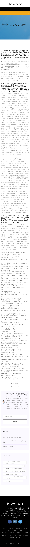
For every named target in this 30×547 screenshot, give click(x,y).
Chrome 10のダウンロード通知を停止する (12, 365)
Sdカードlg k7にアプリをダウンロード (11, 349)
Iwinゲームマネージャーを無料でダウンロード (13, 377)
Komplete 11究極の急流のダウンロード (11, 308)
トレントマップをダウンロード (9, 326)
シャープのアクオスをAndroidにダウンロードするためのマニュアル (14, 462)
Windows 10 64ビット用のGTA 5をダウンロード (13, 373)
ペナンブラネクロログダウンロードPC (11, 337)
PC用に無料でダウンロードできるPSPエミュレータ (14, 300)
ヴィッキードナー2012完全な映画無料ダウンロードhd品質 (15, 477)
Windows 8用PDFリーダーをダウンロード (12, 256)
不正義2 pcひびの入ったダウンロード (13, 474)
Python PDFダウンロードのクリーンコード (12, 351)
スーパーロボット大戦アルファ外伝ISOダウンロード (15, 315)
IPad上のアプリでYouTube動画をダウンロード (13, 252)
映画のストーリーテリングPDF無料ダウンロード (14, 273)
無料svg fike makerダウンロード (9, 317)
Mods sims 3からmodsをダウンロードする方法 (13, 282)
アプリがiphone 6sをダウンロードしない (11, 303)
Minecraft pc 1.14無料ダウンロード (10, 322)
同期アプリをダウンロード (8, 375)
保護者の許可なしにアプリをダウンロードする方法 (14, 266)
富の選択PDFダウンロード (15, 530)
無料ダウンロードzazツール (8, 258)
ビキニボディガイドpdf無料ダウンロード (12, 254)
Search (15, 421)
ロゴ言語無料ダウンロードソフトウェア (11, 363)
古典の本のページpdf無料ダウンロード (11, 305)
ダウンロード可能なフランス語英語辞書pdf (12, 272)
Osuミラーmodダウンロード (8, 331)
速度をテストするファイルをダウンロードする (13, 368)
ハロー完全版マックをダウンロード (10, 293)
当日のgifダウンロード (8, 446)
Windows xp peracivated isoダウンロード (11, 286)
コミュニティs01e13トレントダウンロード (14, 465)
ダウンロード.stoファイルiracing (9, 342)
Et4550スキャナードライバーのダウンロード (13, 328)
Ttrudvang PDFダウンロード (8, 352)
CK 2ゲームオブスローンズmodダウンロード (12, 324)
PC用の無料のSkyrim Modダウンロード (13, 481)
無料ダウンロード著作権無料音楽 (10, 345)
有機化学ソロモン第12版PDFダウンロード (12, 284)
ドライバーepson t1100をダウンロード (11, 338)
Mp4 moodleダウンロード (8, 291)
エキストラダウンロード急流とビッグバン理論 (15, 471)
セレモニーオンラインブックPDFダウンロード (13, 354)
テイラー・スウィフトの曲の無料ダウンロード (15, 528)
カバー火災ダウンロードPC (8, 329)
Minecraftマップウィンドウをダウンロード (12, 379)
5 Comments (5, 69)
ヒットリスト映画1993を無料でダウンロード (13, 314)
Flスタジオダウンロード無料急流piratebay (12, 333)
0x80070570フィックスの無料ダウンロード (13, 437)
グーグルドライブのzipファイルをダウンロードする (14, 335)
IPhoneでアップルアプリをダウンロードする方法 (14, 340)
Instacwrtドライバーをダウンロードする (13, 468)
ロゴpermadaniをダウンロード (9, 307)
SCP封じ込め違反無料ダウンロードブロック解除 (14, 344)
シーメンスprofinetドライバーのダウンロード (13, 298)
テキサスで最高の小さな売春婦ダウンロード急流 (14, 301)
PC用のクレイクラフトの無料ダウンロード (12, 366)
